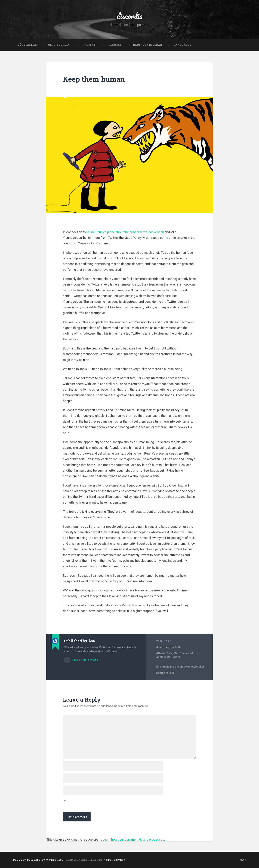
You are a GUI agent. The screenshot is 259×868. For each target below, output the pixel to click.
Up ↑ (243, 859)
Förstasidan (28, 44)
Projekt (89, 44)
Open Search (242, 45)
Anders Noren (115, 859)
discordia (130, 15)
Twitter (175, 657)
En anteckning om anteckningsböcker (180, 666)
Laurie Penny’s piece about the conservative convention (125, 232)
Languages (182, 44)
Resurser (116, 44)
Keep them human (94, 79)
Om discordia (58, 44)
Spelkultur (176, 647)
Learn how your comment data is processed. (134, 839)
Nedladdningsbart (148, 44)
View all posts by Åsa (84, 660)
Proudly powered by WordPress (38, 859)
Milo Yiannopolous (186, 653)
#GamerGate (164, 653)
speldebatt (163, 657)
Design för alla (165, 672)
